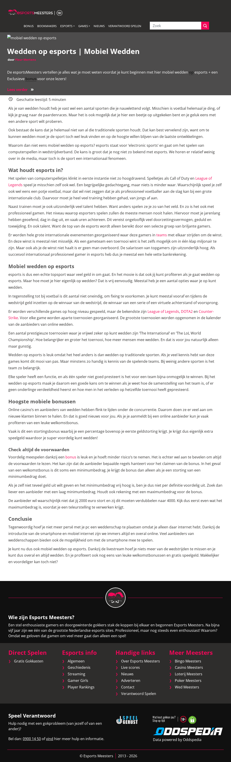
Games (83, 26)
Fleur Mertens (25, 60)
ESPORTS (66, 26)
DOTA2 (187, 311)
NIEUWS (99, 26)
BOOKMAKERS (47, 26)
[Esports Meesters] (35, 12)
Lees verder (20, 89)
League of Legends (163, 311)
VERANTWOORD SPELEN (124, 26)
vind (49, 738)
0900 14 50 (32, 738)
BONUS (29, 26)
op (191, 72)
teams (161, 234)
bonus (30, 78)
